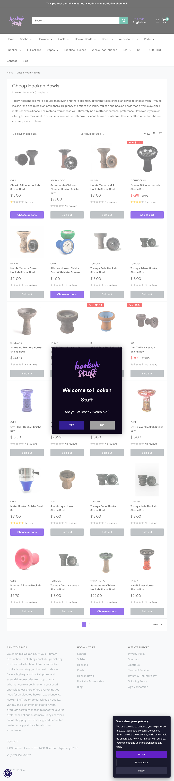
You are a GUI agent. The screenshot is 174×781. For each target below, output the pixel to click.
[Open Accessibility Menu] (7, 773)
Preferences (141, 762)
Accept (141, 754)
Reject (141, 770)
